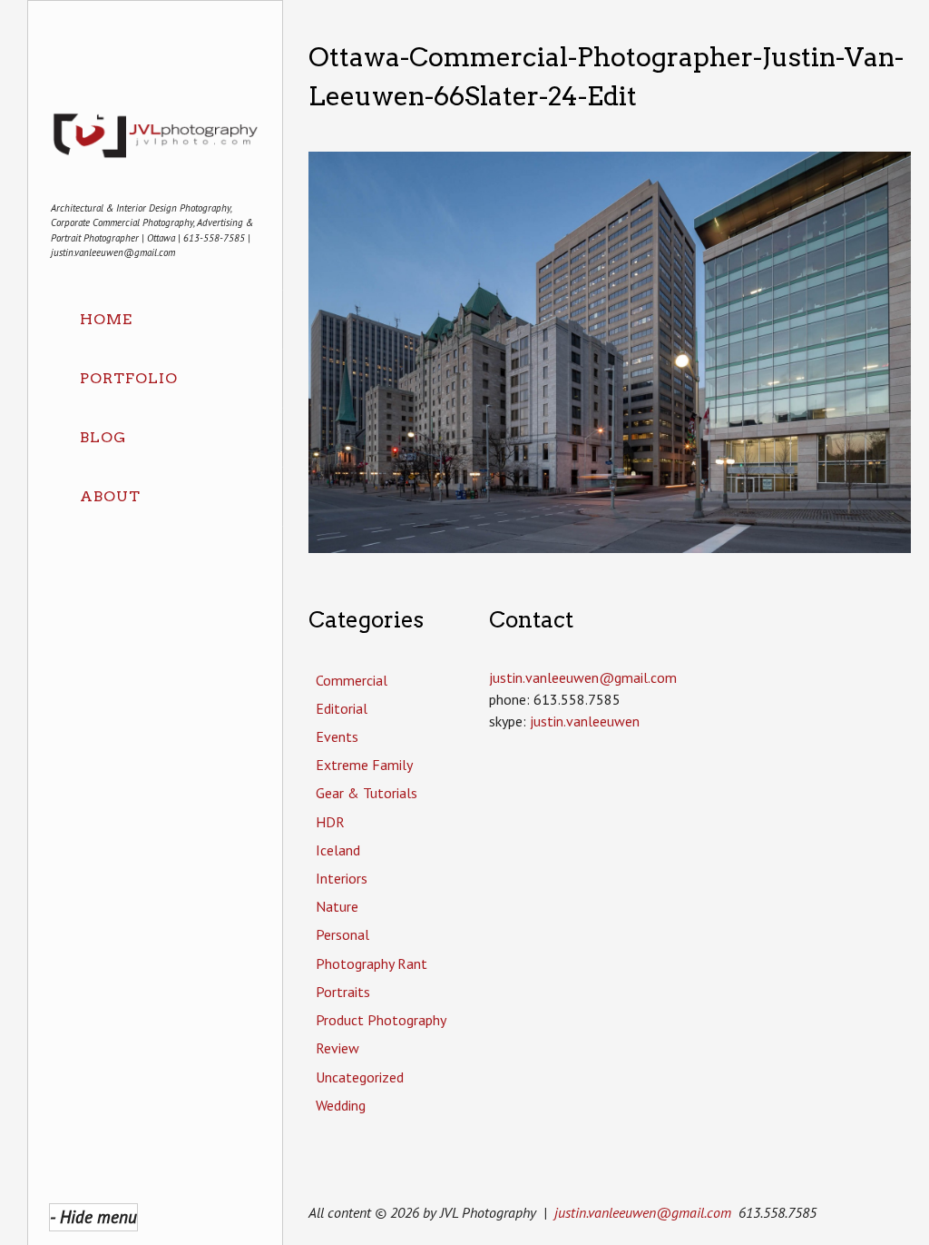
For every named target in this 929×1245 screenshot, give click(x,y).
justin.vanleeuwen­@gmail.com (583, 677)
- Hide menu (93, 1216)
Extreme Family (364, 765)
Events (337, 736)
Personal (342, 934)
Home (106, 319)
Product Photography (381, 1020)
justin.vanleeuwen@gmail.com (642, 1212)
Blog (103, 437)
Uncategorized (360, 1077)
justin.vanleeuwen (585, 721)
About (110, 496)
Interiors (341, 878)
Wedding (341, 1105)
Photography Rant (371, 963)
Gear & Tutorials (366, 793)
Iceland (338, 850)
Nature (337, 906)
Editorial (341, 708)
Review (337, 1048)
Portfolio (129, 378)
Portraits (343, 992)
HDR (330, 822)
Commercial (351, 680)
